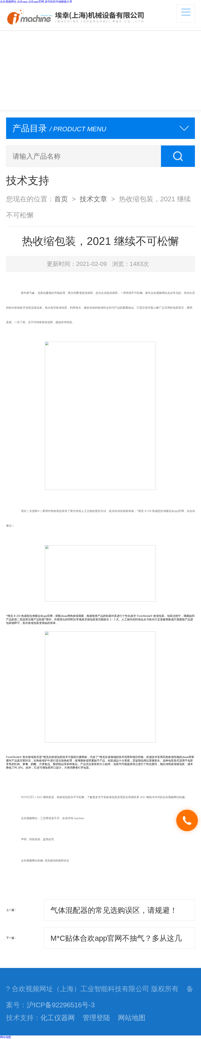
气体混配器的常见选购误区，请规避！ (113, 910)
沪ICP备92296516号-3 (61, 1005)
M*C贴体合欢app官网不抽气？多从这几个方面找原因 (116, 941)
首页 (61, 199)
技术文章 (93, 199)
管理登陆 (96, 1018)
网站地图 (131, 1018)
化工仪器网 (57, 1018)
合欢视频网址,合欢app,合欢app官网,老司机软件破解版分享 (36, 1)
